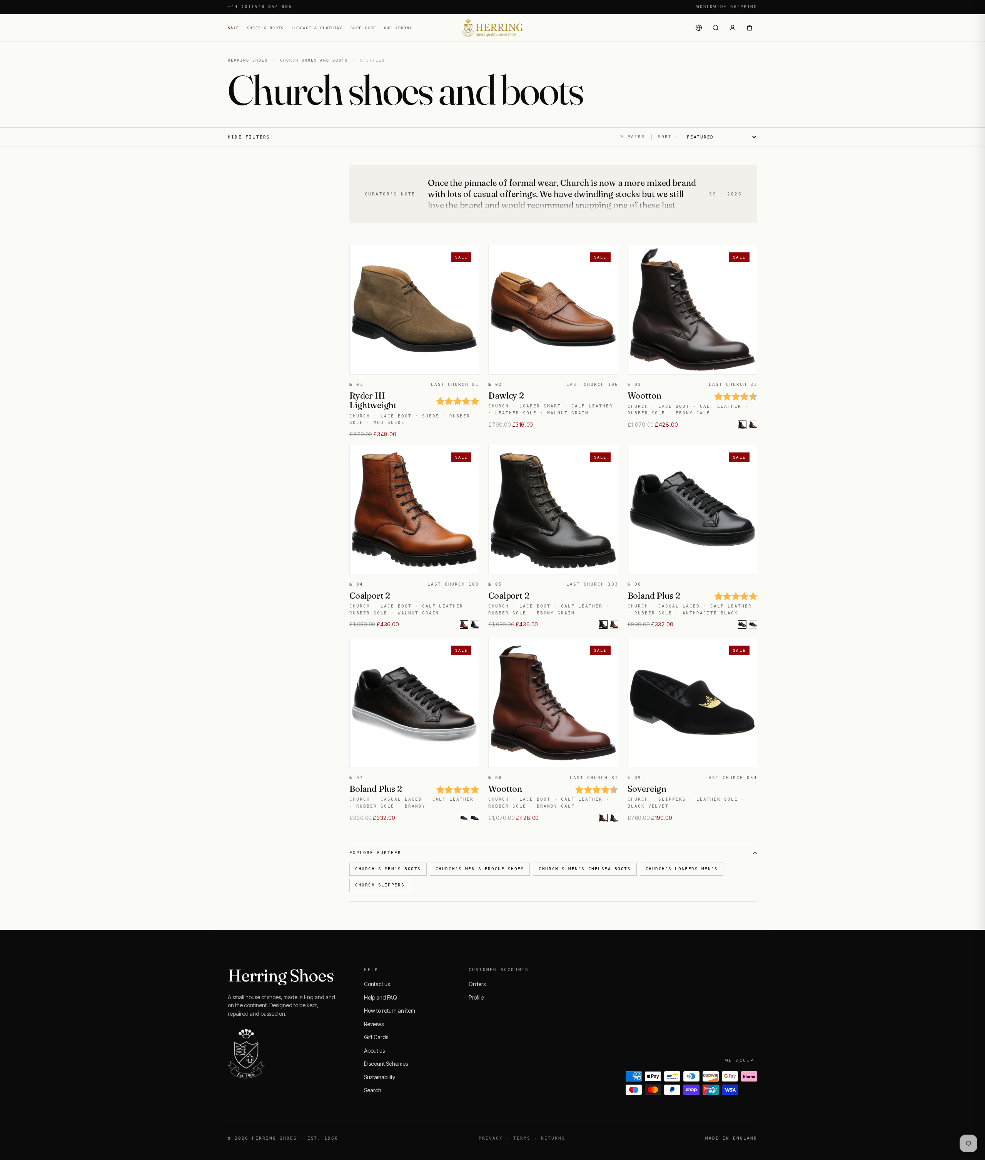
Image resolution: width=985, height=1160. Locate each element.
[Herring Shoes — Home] (492, 28)
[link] (753, 425)
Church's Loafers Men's (682, 868)
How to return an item (389, 1010)
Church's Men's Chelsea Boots (585, 868)
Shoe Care (363, 28)
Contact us (377, 984)
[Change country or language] (698, 27)
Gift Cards (376, 1037)
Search (372, 1090)
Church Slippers (379, 885)
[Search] (715, 27)
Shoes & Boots (265, 28)
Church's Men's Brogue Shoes (480, 868)
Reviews (374, 1024)
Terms (522, 1138)
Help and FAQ (380, 997)
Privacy (491, 1138)
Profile (476, 997)
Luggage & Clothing (317, 28)
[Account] (732, 27)
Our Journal (399, 28)
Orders (477, 984)
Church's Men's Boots (388, 868)
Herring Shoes (248, 60)
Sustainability (379, 1077)
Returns (553, 1138)
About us (374, 1050)
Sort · (668, 136)
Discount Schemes (386, 1063)
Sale (233, 28)
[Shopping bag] (749, 27)
